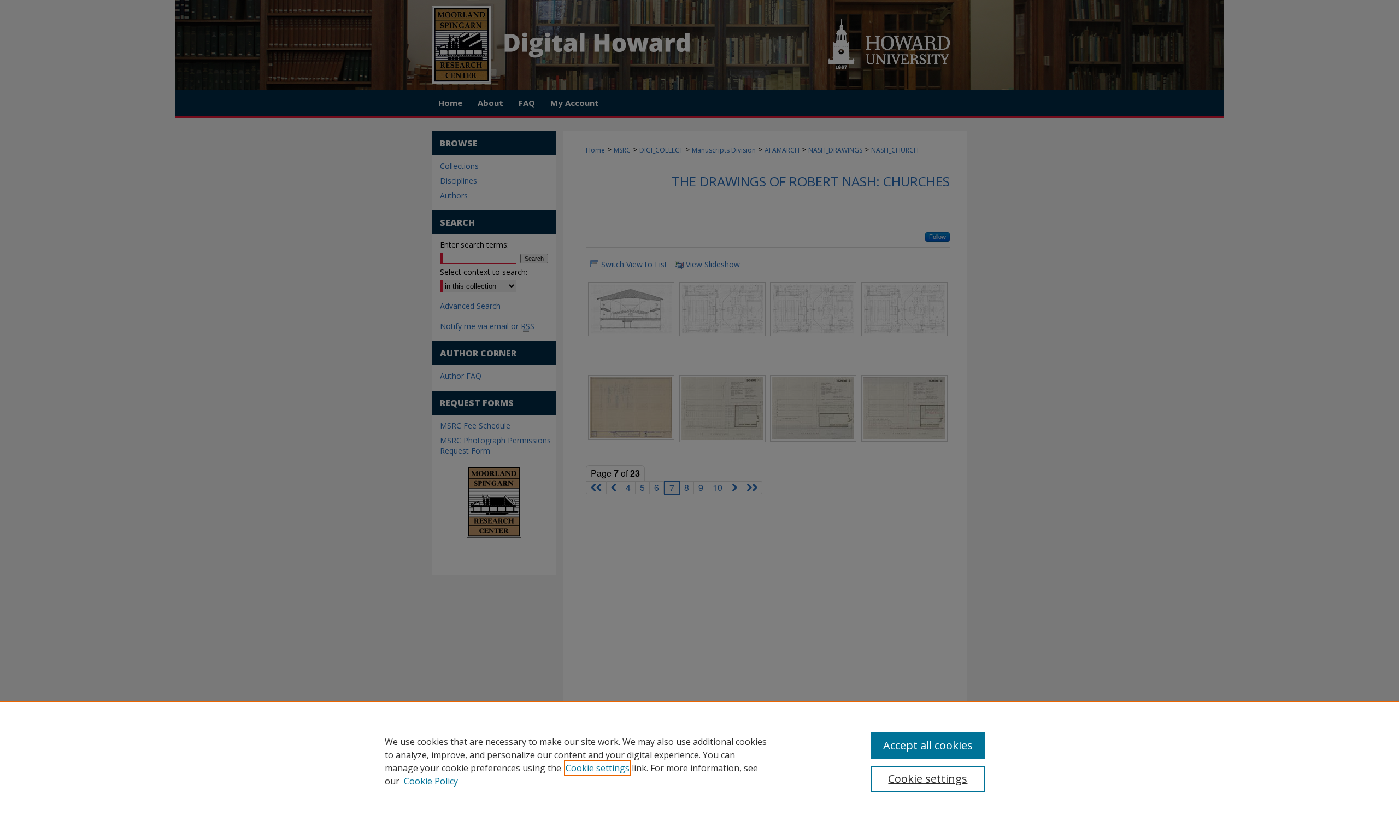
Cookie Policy (431, 781)
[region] (699, 761)
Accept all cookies (928, 745)
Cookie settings (598, 768)
